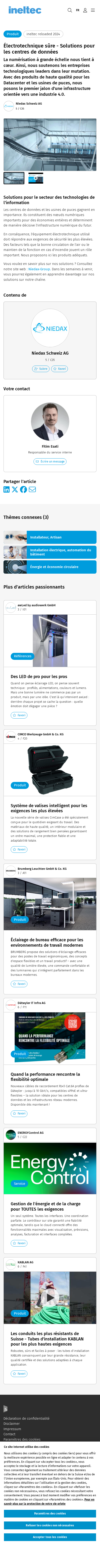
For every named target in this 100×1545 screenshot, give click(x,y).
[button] (13, 178)
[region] (50, 1493)
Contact (9, 1434)
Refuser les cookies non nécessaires (50, 1525)
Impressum (12, 1429)
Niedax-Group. (39, 269)
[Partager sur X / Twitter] (14, 490)
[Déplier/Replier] (93, 10)
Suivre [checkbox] (43, 368)
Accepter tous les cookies (50, 1537)
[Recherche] (70, 10)
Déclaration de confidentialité (26, 1418)
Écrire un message (53, 461)
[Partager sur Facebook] (23, 490)
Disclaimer (11, 1424)
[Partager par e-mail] (32, 490)
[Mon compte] (85, 10)
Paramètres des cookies (21, 1439)
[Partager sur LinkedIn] (6, 490)
